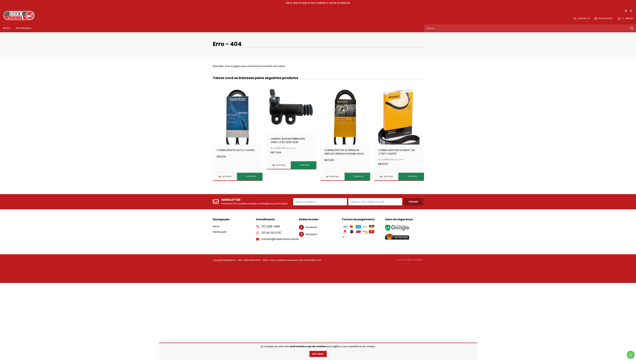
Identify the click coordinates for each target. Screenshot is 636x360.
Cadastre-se (584, 18)
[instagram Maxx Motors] (625, 11)
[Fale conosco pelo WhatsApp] (630, 354)
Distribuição (23, 28)
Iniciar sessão (605, 18)
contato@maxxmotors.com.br (280, 239)
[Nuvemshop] (410, 260)
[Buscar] (632, 28)
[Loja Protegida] (397, 237)
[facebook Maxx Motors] (631, 11)
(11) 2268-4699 (271, 226)
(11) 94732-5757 (272, 233)
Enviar (413, 201)
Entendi (318, 354)
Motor (7, 28)
